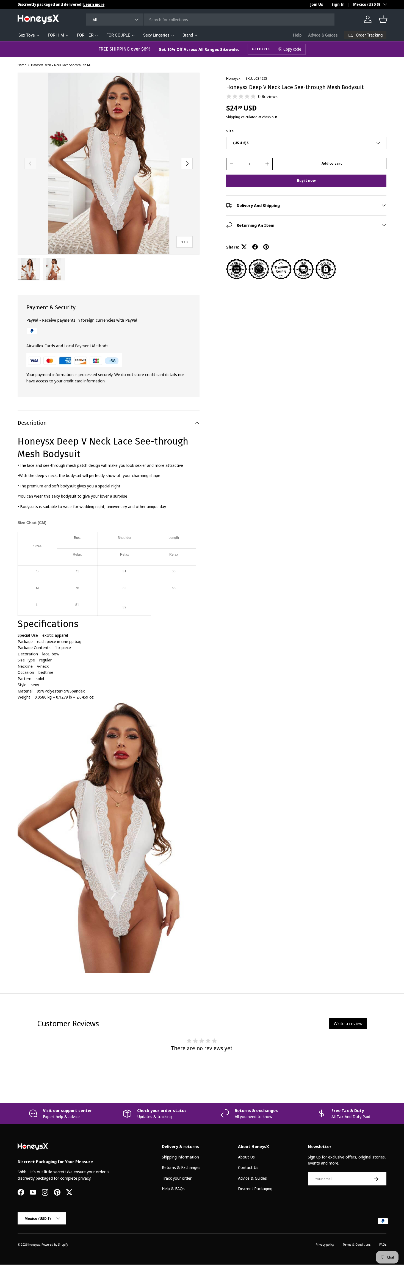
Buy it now (306, 180)
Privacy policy (325, 1244)
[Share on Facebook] (255, 246)
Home (22, 64)
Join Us (316, 4)
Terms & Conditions (356, 1244)
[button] (383, 19)
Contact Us (248, 1167)
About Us (246, 1157)
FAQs (382, 1244)
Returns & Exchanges (181, 1167)
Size (230, 130)
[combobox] (210, 19)
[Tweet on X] (244, 246)
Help (297, 35)
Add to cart (332, 163)
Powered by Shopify (54, 1244)
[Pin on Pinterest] (266, 246)
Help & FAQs (173, 1188)
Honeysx (233, 78)
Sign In (338, 4)
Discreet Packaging (255, 1188)
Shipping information (180, 1157)
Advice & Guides (323, 35)
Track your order (177, 1178)
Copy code (292, 49)
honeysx (34, 1244)
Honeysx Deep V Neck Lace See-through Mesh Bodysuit (62, 64)
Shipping (233, 116)
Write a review (348, 1023)
